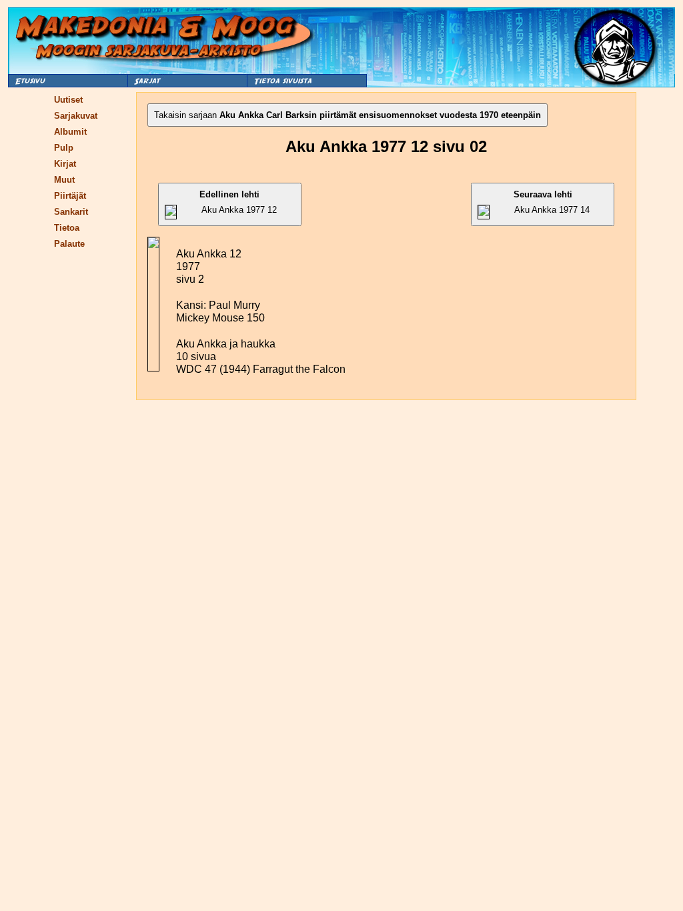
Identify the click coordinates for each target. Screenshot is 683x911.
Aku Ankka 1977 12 (238, 202)
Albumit (70, 132)
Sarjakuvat (75, 116)
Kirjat (65, 164)
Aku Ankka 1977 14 (552, 202)
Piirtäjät (70, 196)
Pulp (63, 148)
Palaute (69, 244)
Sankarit (71, 212)
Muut (64, 180)
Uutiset (68, 100)
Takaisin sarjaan (347, 115)
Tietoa (66, 228)
